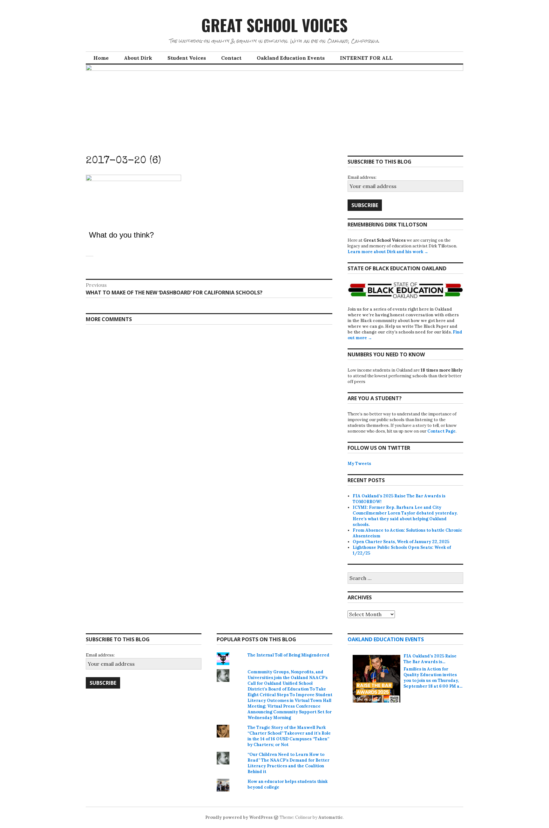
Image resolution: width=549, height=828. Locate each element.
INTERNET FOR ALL (366, 58)
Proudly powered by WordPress (239, 817)
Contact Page (441, 431)
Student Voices (186, 58)
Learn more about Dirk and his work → (388, 251)
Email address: (362, 177)
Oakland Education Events (291, 58)
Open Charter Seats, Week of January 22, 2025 (401, 541)
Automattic (330, 817)
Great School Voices (274, 25)
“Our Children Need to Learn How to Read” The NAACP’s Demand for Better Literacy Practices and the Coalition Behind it (288, 763)
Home (101, 58)
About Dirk (138, 58)
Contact (231, 58)
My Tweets (359, 463)
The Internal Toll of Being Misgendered (288, 655)
